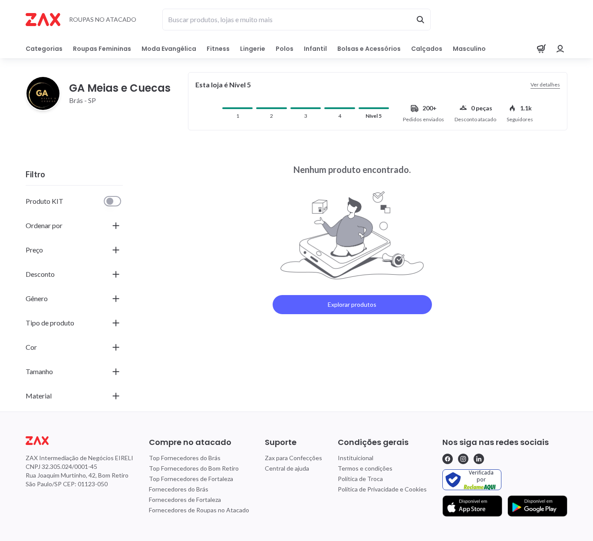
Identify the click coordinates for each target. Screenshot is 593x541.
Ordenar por (44, 225)
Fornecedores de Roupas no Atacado (199, 510)
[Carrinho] (541, 49)
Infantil (315, 48)
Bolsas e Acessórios (369, 48)
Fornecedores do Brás (178, 489)
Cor (31, 347)
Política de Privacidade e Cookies (382, 489)
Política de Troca (360, 478)
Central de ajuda (287, 468)
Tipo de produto (50, 323)
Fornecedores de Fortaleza (185, 499)
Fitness (218, 48)
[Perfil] (560, 49)
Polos (284, 48)
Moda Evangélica (169, 48)
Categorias (44, 48)
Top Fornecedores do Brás (185, 457)
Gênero (37, 298)
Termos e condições (365, 468)
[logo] (79, 440)
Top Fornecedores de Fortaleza (191, 478)
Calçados (426, 48)
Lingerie (252, 48)
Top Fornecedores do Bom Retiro (194, 468)
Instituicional (355, 457)
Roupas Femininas (102, 48)
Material (39, 396)
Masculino (469, 48)
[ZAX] (43, 19)
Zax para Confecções (293, 457)
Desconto (40, 274)
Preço (34, 250)
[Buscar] (420, 20)
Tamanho (39, 371)
